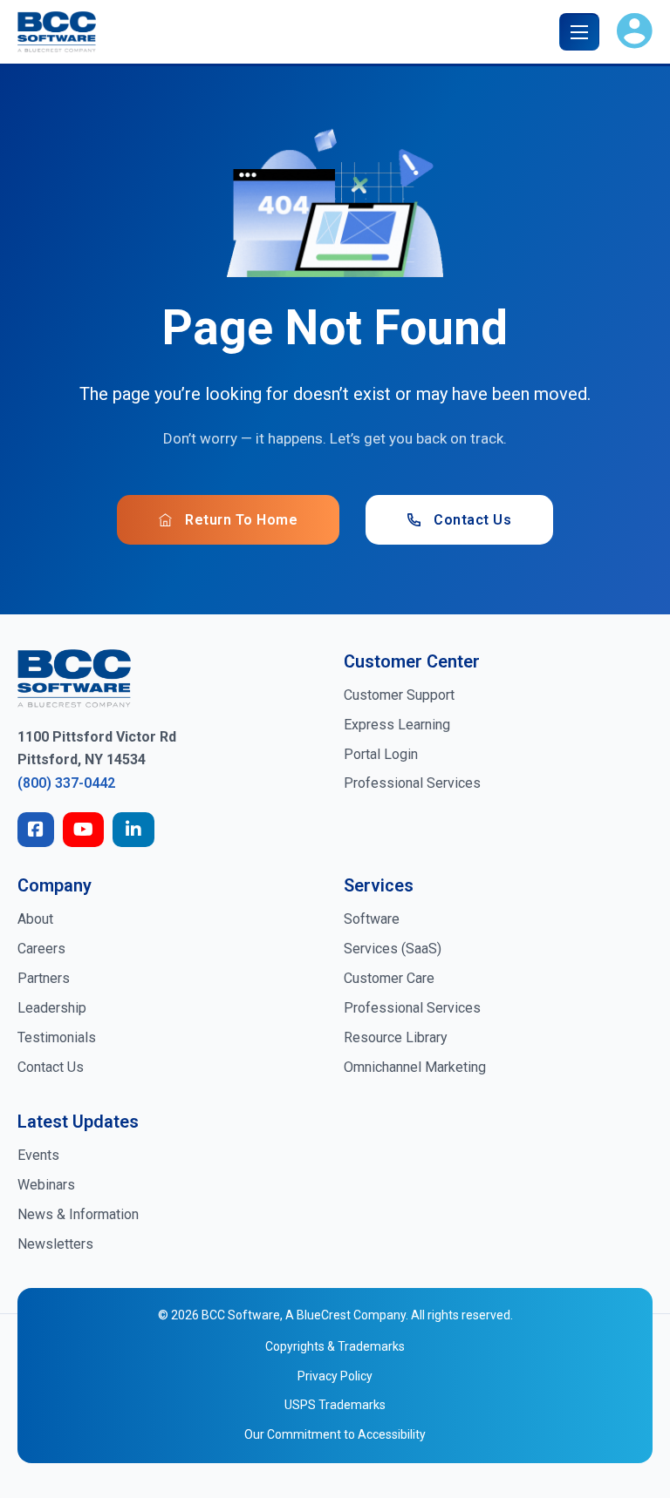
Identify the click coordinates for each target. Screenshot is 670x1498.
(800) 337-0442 (66, 783)
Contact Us (472, 520)
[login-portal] (635, 32)
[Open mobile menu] (579, 32)
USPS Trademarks (335, 1405)
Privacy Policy (335, 1376)
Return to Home (241, 520)
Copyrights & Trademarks (335, 1346)
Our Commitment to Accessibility (335, 1434)
